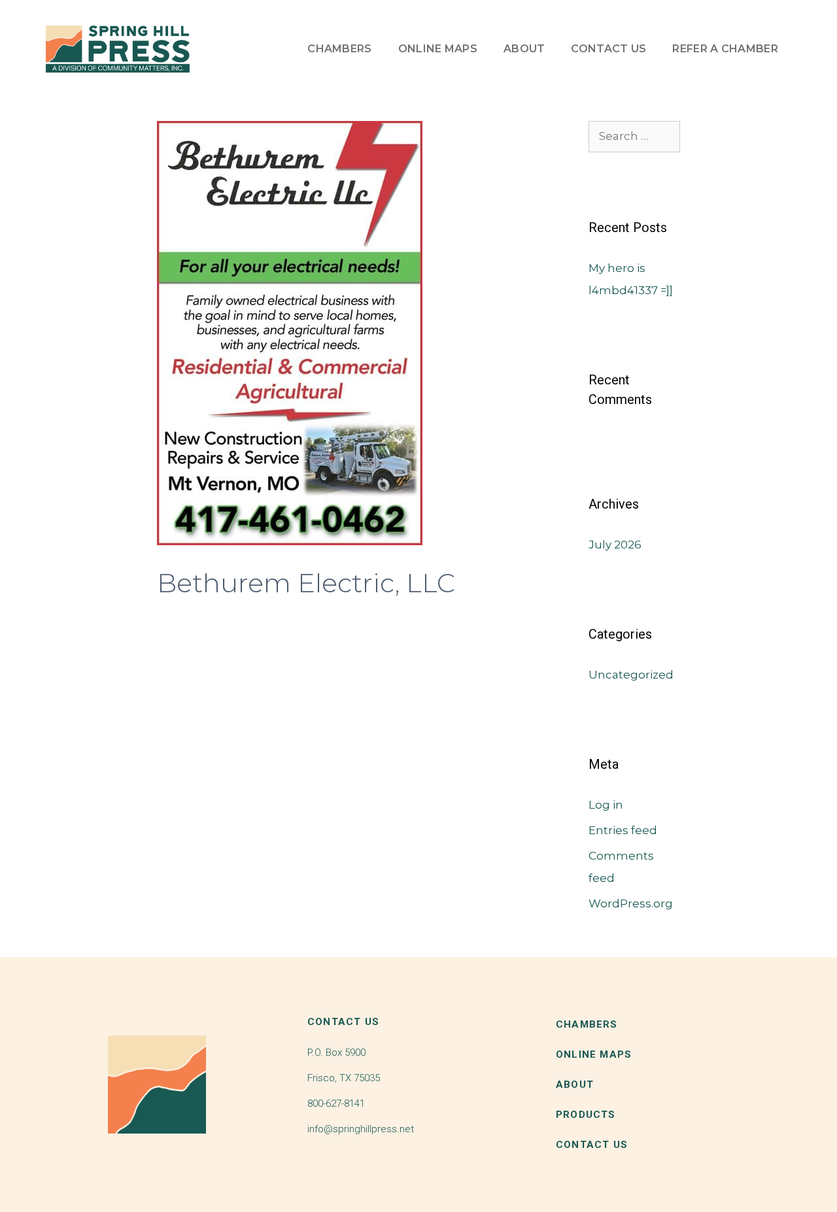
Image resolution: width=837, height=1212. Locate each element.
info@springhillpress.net (360, 1129)
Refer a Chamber (725, 48)
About (524, 48)
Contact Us (608, 48)
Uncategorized (631, 674)
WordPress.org (631, 903)
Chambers (339, 48)
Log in (606, 804)
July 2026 (615, 544)
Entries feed (623, 830)
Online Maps (437, 48)
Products (586, 1114)
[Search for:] (634, 136)
